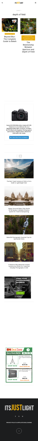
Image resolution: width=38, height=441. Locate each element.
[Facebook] (15, 416)
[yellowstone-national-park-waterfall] (19, 224)
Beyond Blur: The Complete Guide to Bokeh (9, 39)
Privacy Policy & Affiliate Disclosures (19, 422)
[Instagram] (22, 416)
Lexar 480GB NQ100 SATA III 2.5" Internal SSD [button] (25, 370)
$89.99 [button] (24, 378)
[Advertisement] (19, 80)
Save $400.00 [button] (25, 366)
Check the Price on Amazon (20, 137)
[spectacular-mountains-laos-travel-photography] (19, 168)
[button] (28, 350)
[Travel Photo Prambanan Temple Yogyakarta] (19, 196)
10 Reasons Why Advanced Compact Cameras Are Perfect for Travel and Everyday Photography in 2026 (19, 266)
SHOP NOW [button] (12, 366)
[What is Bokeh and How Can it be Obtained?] (10, 25)
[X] (19, 416)
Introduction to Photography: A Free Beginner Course (28, 38)
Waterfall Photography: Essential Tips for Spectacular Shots (19, 238)
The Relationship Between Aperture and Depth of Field (28, 47)
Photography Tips (9, 34)
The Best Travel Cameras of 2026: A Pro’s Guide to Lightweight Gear (19, 182)
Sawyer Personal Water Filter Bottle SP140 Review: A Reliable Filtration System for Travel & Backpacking (19, 210)
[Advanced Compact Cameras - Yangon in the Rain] (19, 252)
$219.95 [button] (24, 364)
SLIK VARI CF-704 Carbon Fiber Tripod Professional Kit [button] (25, 357)
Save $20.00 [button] (24, 380)
